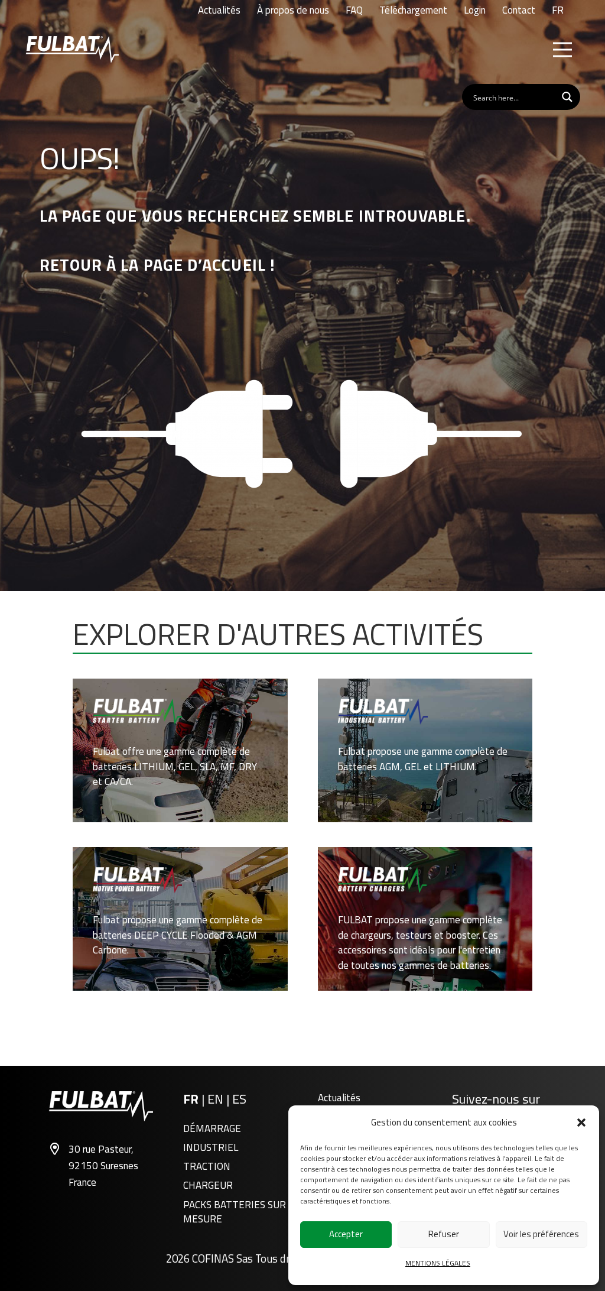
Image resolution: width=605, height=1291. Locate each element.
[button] (581, 1122)
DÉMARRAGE (212, 1128)
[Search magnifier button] (567, 97)
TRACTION (206, 1166)
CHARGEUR (208, 1185)
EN (216, 1099)
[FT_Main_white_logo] (72, 49)
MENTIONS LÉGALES (437, 1263)
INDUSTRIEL (210, 1147)
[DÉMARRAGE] (180, 750)
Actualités (339, 1097)
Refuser (443, 1234)
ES (239, 1099)
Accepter (346, 1234)
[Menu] (562, 49)
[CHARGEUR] (425, 918)
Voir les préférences (541, 1234)
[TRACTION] (180, 918)
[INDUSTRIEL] (425, 750)
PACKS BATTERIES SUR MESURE (234, 1212)
